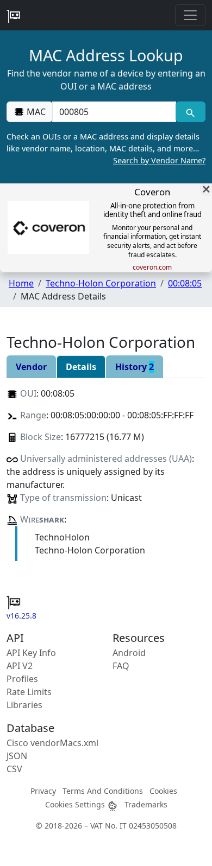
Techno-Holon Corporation (101, 283)
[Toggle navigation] (190, 15)
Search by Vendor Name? (159, 160)
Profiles (22, 679)
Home (21, 283)
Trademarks (145, 804)
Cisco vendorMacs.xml (52, 743)
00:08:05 (185, 283)
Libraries (24, 705)
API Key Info (31, 653)
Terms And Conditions (103, 791)
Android (129, 653)
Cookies (163, 791)
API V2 (20, 666)
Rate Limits (29, 692)
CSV (14, 769)
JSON (17, 756)
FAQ (121, 666)
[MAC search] (190, 111)
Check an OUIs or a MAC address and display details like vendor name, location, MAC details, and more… (106, 148)
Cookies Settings (76, 804)
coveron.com (152, 267)
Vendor (31, 367)
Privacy (43, 791)
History (134, 367)
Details (81, 367)
